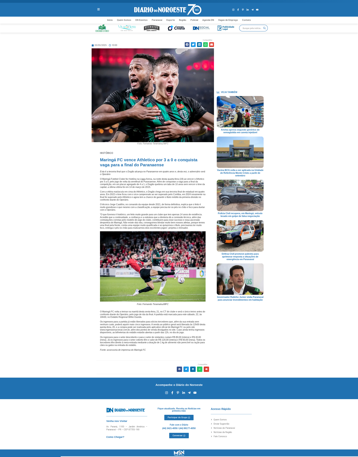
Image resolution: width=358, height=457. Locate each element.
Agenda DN (208, 20)
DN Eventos (141, 20)
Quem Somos (124, 20)
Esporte (170, 20)
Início (110, 20)
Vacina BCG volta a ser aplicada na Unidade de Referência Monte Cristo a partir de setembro (240, 173)
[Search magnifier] (264, 28)
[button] (187, 44)
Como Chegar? (115, 437)
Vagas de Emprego (228, 20)
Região (182, 20)
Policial (194, 20)
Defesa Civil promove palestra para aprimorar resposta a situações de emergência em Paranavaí (240, 256)
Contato (246, 20)
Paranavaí (157, 20)
